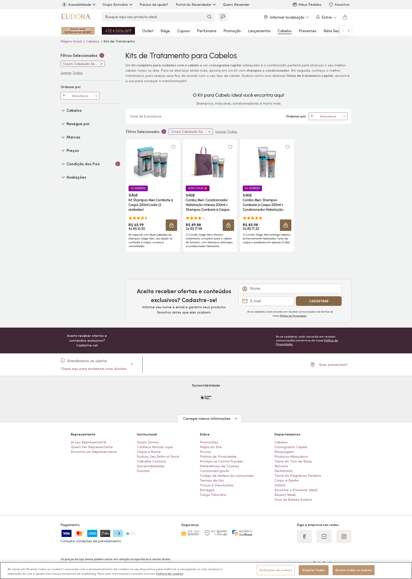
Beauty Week (285, 495)
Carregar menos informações (207, 418)
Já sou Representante (88, 442)
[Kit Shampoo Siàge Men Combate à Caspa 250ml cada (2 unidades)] (153, 162)
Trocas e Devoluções (216, 485)
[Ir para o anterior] (343, 30)
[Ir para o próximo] (349, 30)
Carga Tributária (213, 495)
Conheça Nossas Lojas (155, 447)
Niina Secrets (335, 30)
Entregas (207, 490)
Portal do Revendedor (193, 4)
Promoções (209, 442)
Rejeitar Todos (313, 570)
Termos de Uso (212, 480)
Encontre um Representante (94, 452)
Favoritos (342, 4)
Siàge (165, 30)
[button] (173, 147)
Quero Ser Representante (92, 447)
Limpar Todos (226, 131)
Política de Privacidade (293, 315)
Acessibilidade (79, 4)
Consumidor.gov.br (214, 471)
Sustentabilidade (150, 466)
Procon (205, 452)
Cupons (183, 30)
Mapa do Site (211, 447)
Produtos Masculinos (291, 456)
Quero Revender (236, 4)
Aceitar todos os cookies (353, 570)
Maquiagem (284, 452)
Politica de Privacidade (218, 456)
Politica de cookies (169, 574)
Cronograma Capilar (290, 447)
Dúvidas (143, 471)
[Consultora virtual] (223, 17)
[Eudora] (75, 17)
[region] (206, 570)
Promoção (232, 30)
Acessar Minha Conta (326, 17)
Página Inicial (71, 41)
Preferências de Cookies (219, 466)
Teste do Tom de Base (293, 461)
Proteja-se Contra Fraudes (221, 461)
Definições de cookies (275, 570)
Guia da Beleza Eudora (293, 499)
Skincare (281, 466)
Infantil (279, 485)
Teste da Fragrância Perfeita (297, 475)
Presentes (307, 30)
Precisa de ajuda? (153, 4)
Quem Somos (148, 442)
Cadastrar (318, 301)
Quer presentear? (333, 364)
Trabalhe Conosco (151, 461)
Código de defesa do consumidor (227, 475)
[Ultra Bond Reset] (78, 31)
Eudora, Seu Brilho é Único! (158, 456)
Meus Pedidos (310, 4)
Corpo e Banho (286, 480)
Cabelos (285, 30)
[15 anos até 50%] (118, 31)
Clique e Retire (149, 452)
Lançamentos (259, 30)
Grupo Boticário (115, 4)
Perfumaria (206, 30)
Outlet (147, 30)
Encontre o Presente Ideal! (295, 490)
